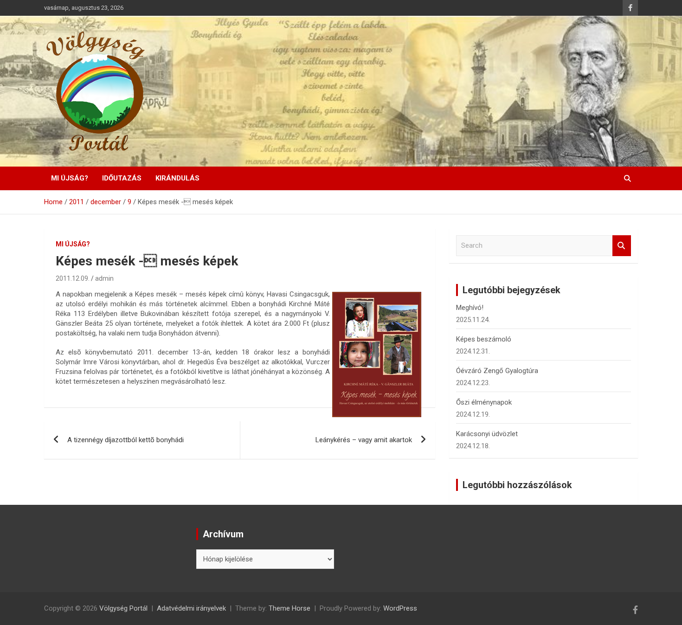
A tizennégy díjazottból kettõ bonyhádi (125, 440)
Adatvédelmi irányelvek (191, 608)
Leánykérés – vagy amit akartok (363, 440)
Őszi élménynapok (484, 402)
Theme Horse (289, 608)
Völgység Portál (123, 608)
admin (104, 278)
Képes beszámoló (483, 339)
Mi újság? (69, 178)
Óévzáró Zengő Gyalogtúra (497, 371)
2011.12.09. (73, 278)
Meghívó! (469, 307)
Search (621, 245)
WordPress (400, 608)
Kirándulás (177, 178)
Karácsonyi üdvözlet (487, 434)
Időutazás (122, 178)
